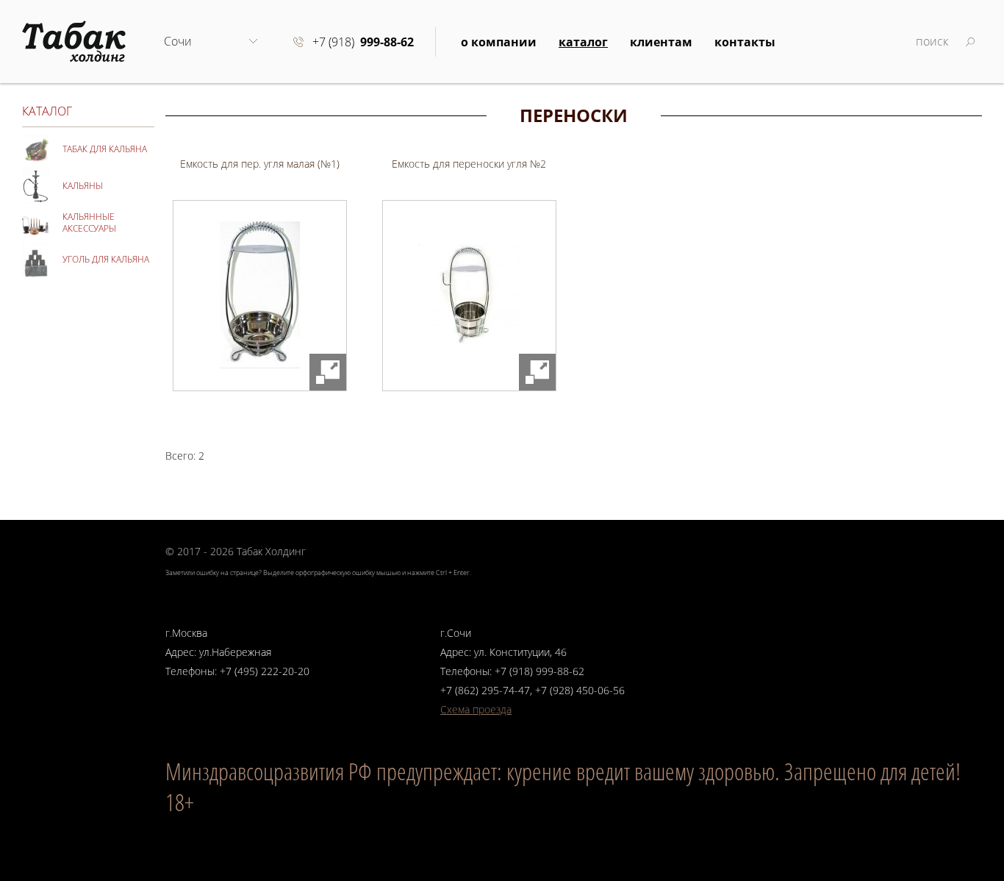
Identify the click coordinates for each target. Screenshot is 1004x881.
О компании (499, 42)
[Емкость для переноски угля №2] (469, 296)
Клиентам (661, 42)
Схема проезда (476, 709)
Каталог (583, 42)
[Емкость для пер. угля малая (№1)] (260, 295)
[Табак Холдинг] (74, 39)
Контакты (744, 42)
